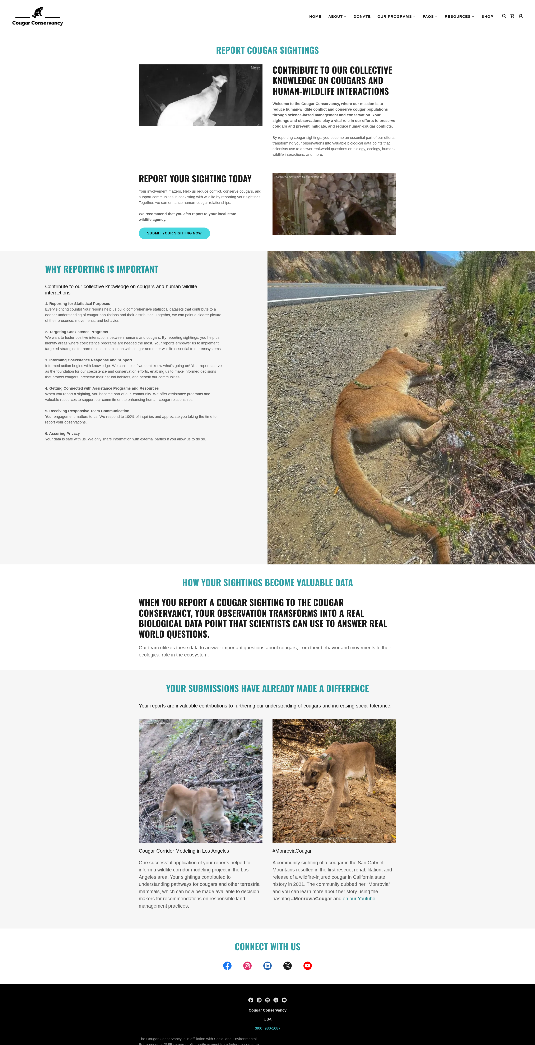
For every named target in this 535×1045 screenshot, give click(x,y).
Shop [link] (487, 16)
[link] (37, 16)
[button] (337, 16)
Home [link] (315, 16)
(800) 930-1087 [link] (267, 1028)
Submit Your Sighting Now (174, 233)
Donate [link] (362, 16)
